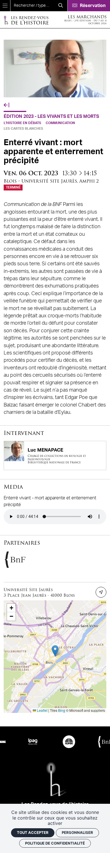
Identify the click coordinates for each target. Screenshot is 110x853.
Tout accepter (33, 832)
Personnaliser (77, 832)
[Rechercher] (60, 5)
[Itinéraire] (101, 592)
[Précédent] (6, 105)
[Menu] (5, 5)
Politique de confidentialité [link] (55, 843)
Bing (61, 710)
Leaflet (41, 710)
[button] (55, 651)
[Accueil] (26, 19)
